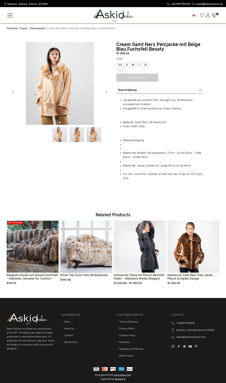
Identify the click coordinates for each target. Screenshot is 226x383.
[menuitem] (194, 15)
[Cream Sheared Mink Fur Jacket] (60, 123)
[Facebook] (178, 346)
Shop (67, 321)
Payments (124, 342)
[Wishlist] (202, 15)
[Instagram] (173, 346)
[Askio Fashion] (113, 15)
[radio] (120, 64)
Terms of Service (128, 321)
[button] (25, 3)
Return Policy (126, 355)
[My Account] (208, 15)
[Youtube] (190, 346)
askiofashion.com (122, 375)
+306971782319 (185, 323)
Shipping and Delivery (131, 348)
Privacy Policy (127, 328)
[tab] (159, 90)
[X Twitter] (184, 346)
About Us (69, 328)
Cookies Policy (127, 335)
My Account (70, 342)
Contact (68, 335)
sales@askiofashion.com (190, 336)
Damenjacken (37, 28)
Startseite (12, 28)
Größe (119, 58)
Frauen (23, 28)
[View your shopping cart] (214, 16)
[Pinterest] (196, 346)
